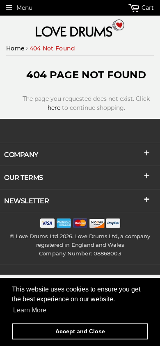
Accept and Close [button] (80, 331)
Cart (147, 7)
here (54, 108)
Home (15, 48)
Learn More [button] (29, 310)
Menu (24, 7)
